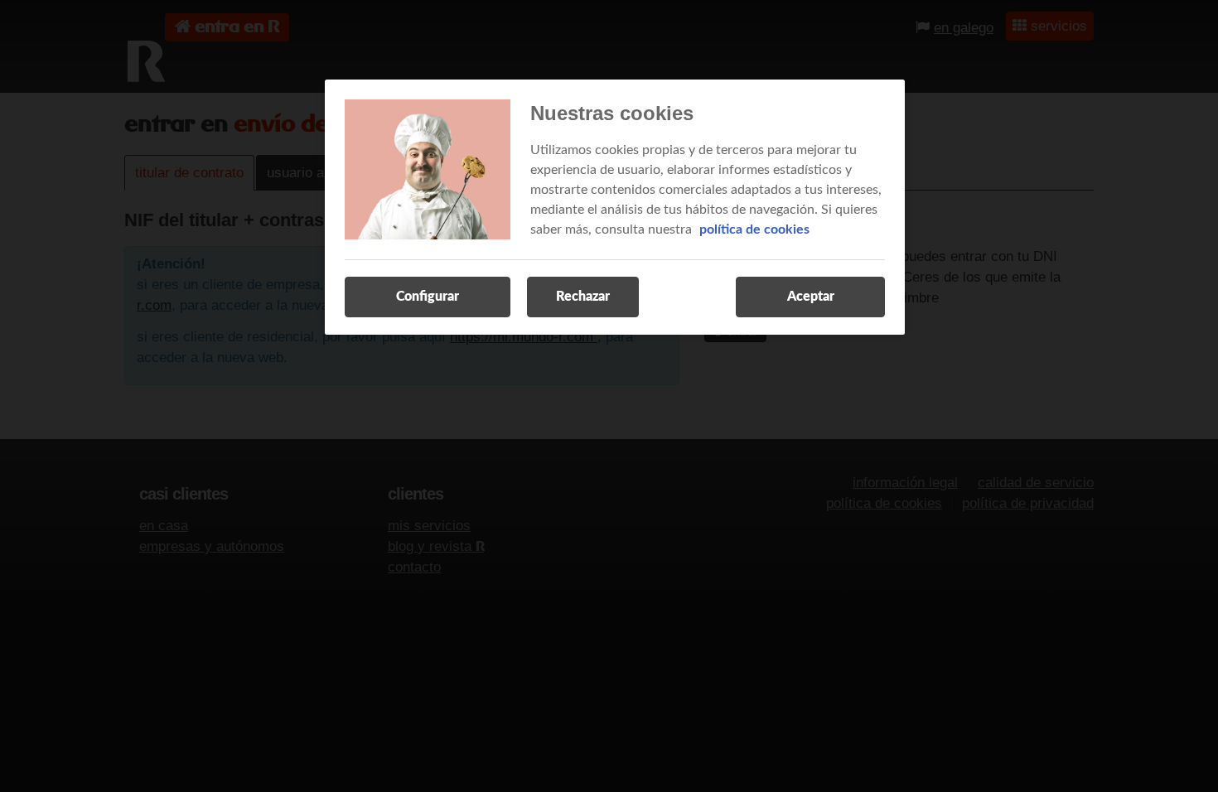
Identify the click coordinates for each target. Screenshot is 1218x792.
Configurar (427, 296)
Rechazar (583, 296)
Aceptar (810, 296)
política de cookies (754, 229)
